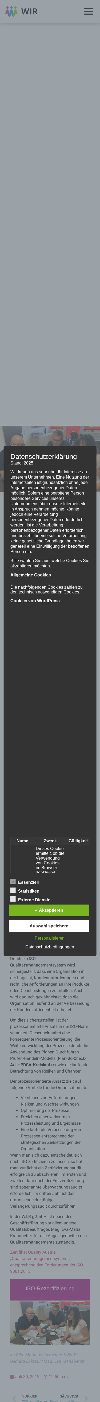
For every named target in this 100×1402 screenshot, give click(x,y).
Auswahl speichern (49, 926)
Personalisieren (50, 938)
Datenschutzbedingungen (49, 947)
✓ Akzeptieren (49, 910)
